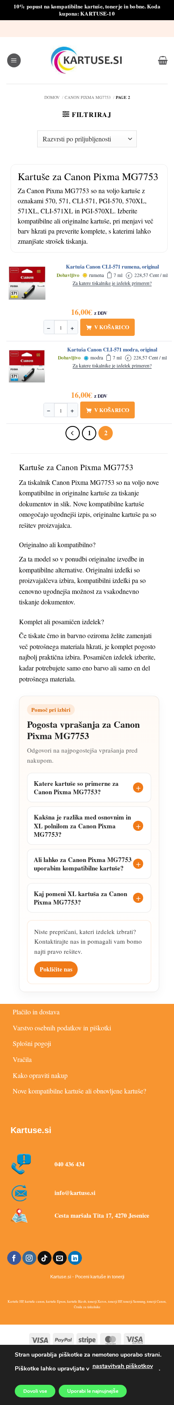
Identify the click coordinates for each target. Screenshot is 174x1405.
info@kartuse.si (74, 1192)
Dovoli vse (35, 1391)
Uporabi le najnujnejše (92, 1391)
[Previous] (72, 433)
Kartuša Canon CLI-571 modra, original (112, 349)
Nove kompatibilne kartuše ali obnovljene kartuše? (79, 1090)
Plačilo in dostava (36, 1011)
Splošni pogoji (32, 1043)
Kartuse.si (31, 1130)
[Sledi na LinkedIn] (75, 1258)
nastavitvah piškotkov (122, 1366)
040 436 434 (69, 1164)
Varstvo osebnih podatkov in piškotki (62, 1027)
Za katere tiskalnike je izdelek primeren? (112, 283)
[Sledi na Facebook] (14, 1258)
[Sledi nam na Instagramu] (29, 1258)
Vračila (22, 1059)
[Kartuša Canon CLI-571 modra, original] (27, 366)
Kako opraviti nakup (40, 1075)
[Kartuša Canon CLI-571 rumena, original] (27, 283)
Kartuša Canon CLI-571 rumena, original (112, 266)
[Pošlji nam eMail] (60, 1258)
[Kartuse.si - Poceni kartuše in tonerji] (87, 60)
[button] (14, 60)
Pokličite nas (56, 969)
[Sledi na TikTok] (45, 1258)
